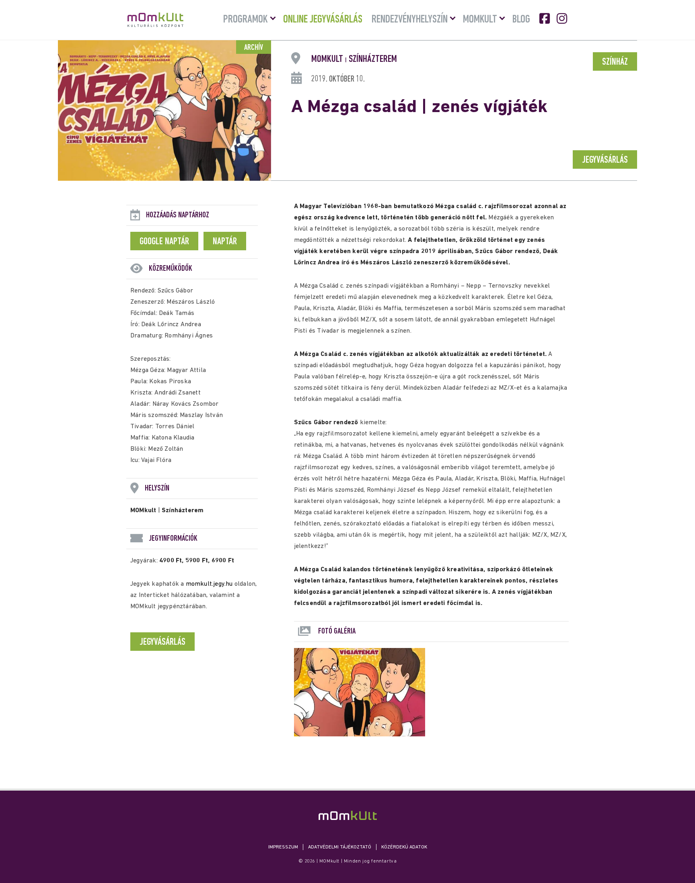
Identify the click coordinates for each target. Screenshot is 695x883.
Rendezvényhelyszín (410, 19)
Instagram (563, 18)
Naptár (225, 242)
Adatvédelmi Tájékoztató (339, 847)
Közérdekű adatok (404, 847)
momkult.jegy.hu (209, 584)
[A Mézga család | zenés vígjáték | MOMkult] (348, 815)
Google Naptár (164, 242)
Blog (521, 19)
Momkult (480, 19)
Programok (245, 19)
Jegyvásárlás (605, 160)
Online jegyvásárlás (322, 19)
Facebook (545, 18)
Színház (615, 62)
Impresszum (283, 847)
